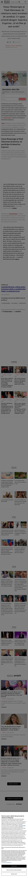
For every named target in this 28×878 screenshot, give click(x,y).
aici (22, 837)
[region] (14, 845)
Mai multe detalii (22, 825)
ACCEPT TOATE (14, 866)
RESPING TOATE (14, 874)
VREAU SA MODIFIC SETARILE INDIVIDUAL (14, 870)
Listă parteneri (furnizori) (6, 862)
